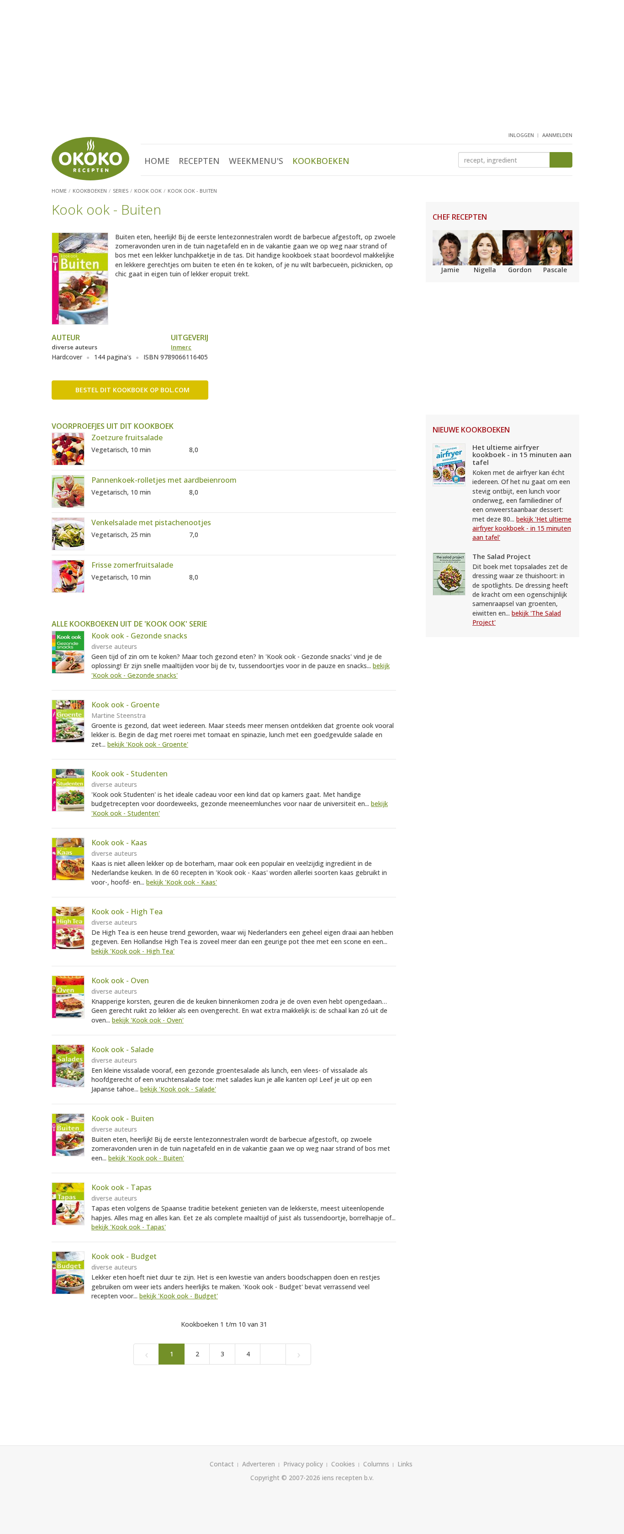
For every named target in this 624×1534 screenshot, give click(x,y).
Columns (376, 1464)
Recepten (199, 160)
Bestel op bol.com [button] (132, 389)
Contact (222, 1464)
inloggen (521, 135)
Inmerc (181, 347)
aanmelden (557, 135)
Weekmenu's (256, 160)
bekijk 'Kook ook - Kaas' (181, 882)
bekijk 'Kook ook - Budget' (178, 1296)
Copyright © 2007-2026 (285, 1477)
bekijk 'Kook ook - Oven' (148, 1020)
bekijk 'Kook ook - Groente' (147, 744)
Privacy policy (303, 1464)
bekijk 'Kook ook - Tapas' (128, 1227)
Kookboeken (320, 160)
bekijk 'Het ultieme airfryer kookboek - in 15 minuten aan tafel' (521, 528)
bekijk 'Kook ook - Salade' (178, 1089)
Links (404, 1464)
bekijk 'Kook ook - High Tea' (133, 951)
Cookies (343, 1464)
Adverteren (258, 1464)
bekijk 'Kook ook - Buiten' (146, 1158)
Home (156, 160)
